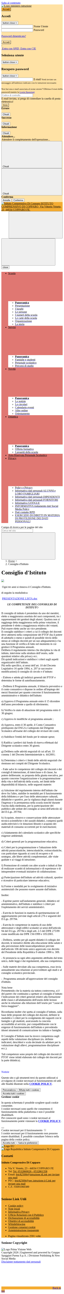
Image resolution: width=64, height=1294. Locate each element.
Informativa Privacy (19, 1211)
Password (39, 29)
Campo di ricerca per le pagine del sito (22, 527)
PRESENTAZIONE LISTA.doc (19, 598)
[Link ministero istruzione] (16, 5)
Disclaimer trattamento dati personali (21, 1261)
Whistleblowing (16, 1224)
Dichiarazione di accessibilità (23, 1218)
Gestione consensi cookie (21, 1227)
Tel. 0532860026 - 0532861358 (30, 1171)
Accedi (6, 9)
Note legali (14, 1208)
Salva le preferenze (27, 1143)
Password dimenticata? (13, 36)
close (5, 267)
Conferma (18, 200)
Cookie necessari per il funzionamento (22, 1130)
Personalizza (9, 1090)
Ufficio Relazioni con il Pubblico (26, 1214)
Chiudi (6, 114)
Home (11, 561)
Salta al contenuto (10, 2)
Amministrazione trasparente (23, 1230)
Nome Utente (41, 26)
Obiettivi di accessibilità (21, 1221)
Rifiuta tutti (29, 1090)
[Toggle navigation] (28, 252)
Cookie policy (15, 1205)
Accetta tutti (13, 1093)
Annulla (6, 200)
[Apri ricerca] (36, 224)
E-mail (37, 79)
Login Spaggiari (27, 92)
